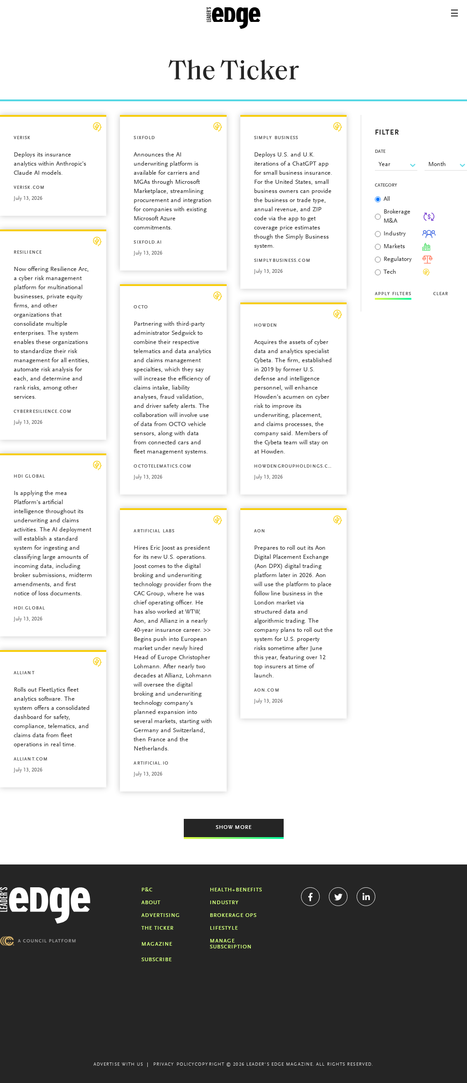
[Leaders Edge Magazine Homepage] (233, 18)
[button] (454, 13)
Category (386, 185)
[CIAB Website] (38, 941)
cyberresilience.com (43, 412)
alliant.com (31, 759)
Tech (390, 272)
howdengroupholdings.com (293, 466)
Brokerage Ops (233, 915)
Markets (394, 247)
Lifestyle (224, 928)
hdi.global (29, 608)
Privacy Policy (174, 1064)
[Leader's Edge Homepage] (45, 905)
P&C (147, 890)
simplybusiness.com (282, 261)
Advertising (160, 915)
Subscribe (156, 960)
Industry (395, 234)
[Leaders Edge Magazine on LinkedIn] (366, 896)
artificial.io (151, 763)
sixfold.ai (148, 242)
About (151, 903)
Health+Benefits (236, 890)
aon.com (267, 690)
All (387, 199)
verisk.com (29, 188)
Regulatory (398, 259)
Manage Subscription (231, 944)
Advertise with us (118, 1064)
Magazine (156, 944)
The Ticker (157, 928)
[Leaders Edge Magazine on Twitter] (338, 896)
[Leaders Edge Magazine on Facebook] (310, 896)
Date (380, 152)
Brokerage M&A (397, 216)
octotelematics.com (163, 466)
